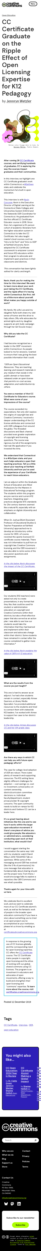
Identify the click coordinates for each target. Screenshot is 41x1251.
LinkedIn (19, 1204)
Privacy (25, 1156)
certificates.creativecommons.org (22, 992)
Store (4, 1166)
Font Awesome (30, 1244)
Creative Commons (12, 4)
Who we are (7, 1151)
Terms (25, 1166)
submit (35, 1140)
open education (11, 1030)
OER (31, 1025)
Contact (26, 1151)
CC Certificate (27, 160)
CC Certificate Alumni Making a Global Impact (27, 1074)
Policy (24, 1097)
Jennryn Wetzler (18, 101)
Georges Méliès (19, 147)
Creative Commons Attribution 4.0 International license (22, 1242)
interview (23, 1025)
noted (31, 1236)
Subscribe (20, 1225)
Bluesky (6, 1204)
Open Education (8, 15)
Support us (7, 1163)
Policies (26, 1161)
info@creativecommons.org (14, 1198)
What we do (8, 1155)
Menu (33, 4)
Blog (4, 1159)
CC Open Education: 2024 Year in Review (12, 1072)
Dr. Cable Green (11, 1082)
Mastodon (12, 1204)
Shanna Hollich (9, 1091)
